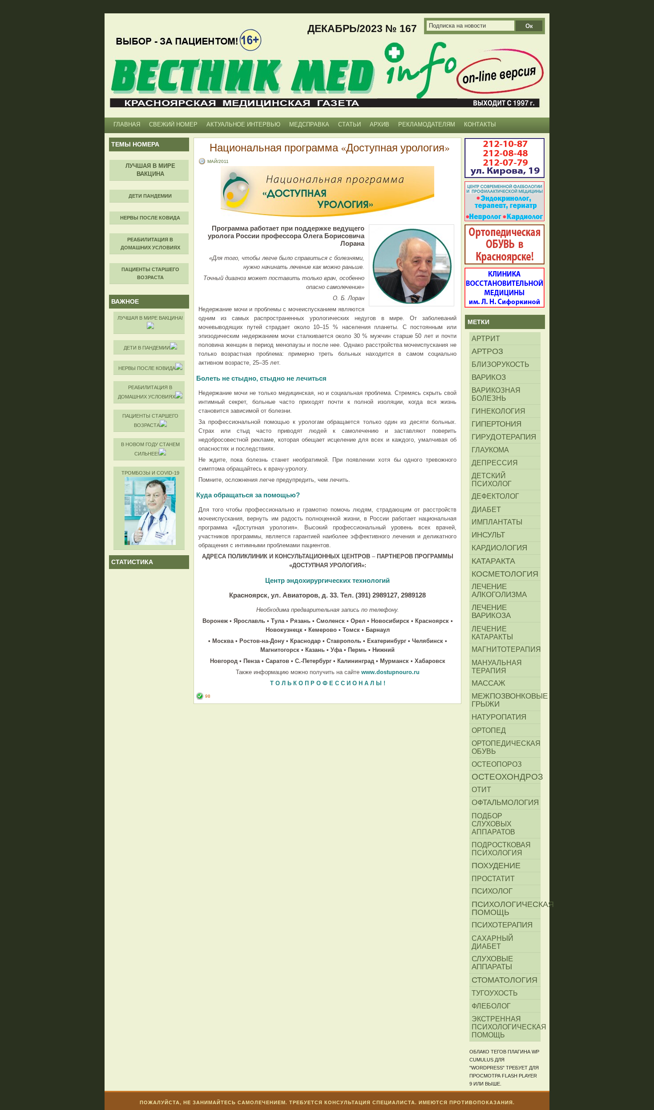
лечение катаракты (492, 633)
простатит (493, 878)
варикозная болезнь (496, 394)
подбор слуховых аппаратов (493, 824)
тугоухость (495, 993)
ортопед (489, 730)
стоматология (504, 980)
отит (481, 789)
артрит (486, 338)
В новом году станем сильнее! (150, 449)
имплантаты (497, 522)
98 (207, 696)
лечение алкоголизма (499, 590)
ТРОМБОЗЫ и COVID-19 (150, 473)
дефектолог (495, 496)
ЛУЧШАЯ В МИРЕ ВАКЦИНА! (150, 318)
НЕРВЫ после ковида (146, 368)
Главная (126, 124)
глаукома (490, 450)
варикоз (489, 377)
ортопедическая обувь (506, 747)
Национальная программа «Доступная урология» (330, 147)
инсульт (488, 535)
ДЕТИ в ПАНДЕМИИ (147, 347)
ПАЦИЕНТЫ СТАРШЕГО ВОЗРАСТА (150, 420)
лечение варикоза (491, 611)
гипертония (496, 423)
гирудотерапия (504, 436)
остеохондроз (506, 776)
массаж (488, 683)
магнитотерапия (506, 649)
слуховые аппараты (492, 963)
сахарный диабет (492, 942)
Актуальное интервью (243, 124)
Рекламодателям (426, 124)
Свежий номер (173, 124)
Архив (379, 124)
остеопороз (497, 764)
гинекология (498, 411)
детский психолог (492, 480)
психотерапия (502, 925)
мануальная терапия (497, 667)
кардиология (499, 548)
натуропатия (499, 717)
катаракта (493, 561)
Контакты (480, 124)
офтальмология (505, 802)
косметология (505, 573)
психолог (492, 891)
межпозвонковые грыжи (506, 700)
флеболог (491, 1006)
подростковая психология (501, 849)
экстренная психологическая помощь (506, 1027)
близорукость (500, 364)
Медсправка (309, 124)
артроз (487, 351)
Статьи (349, 124)
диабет (486, 509)
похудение (496, 865)
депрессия (495, 463)
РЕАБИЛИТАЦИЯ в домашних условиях (146, 392)
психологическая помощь (506, 908)
